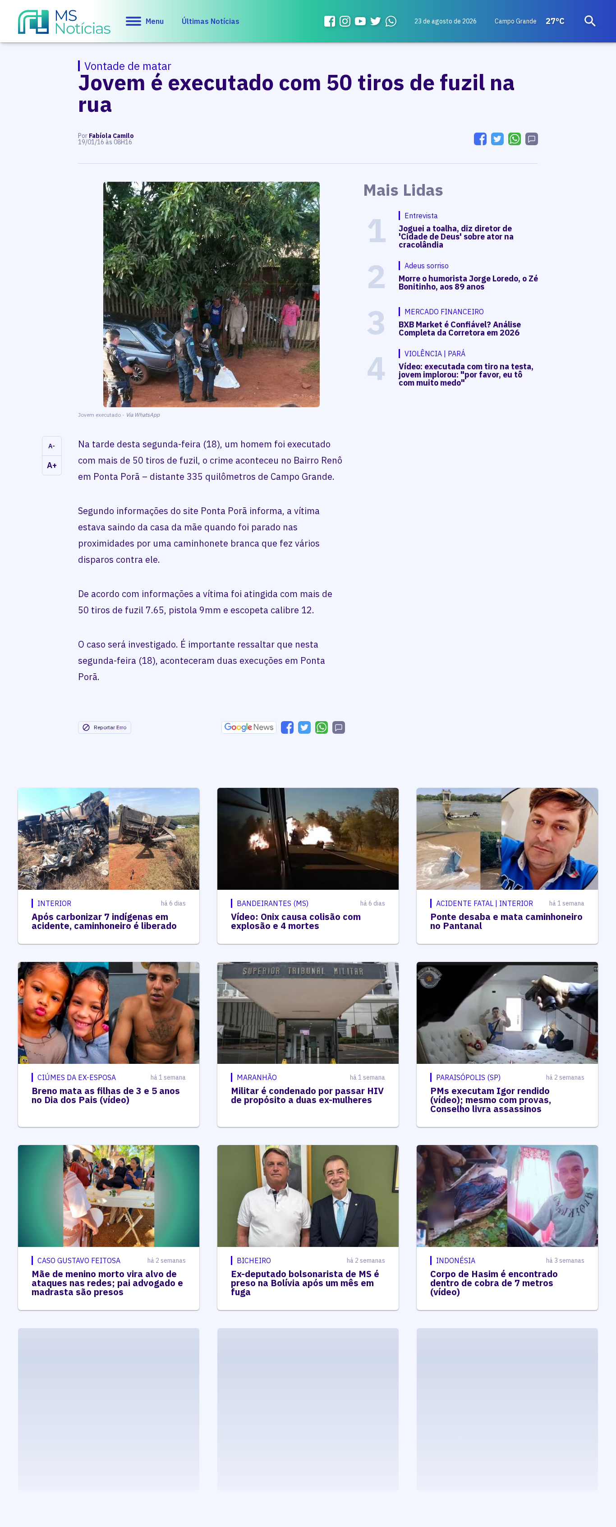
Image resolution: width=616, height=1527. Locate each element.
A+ (52, 465)
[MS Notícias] (64, 26)
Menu (155, 21)
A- (51, 446)
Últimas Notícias (210, 21)
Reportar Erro (110, 727)
